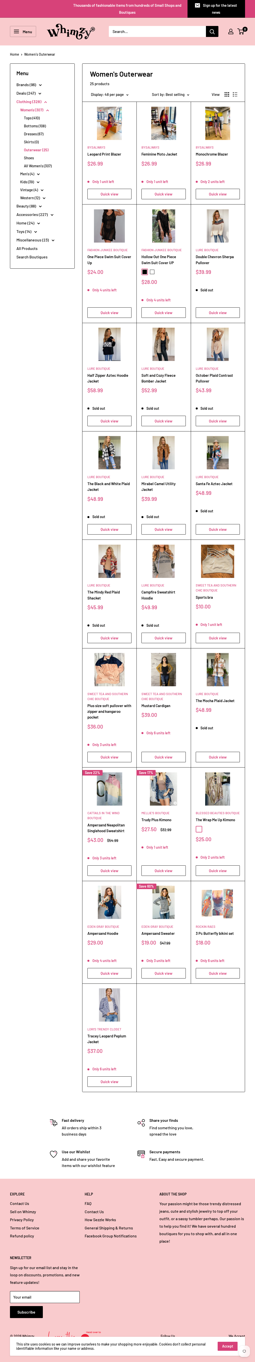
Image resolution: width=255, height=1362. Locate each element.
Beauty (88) (26, 205)
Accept (227, 1346)
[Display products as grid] (227, 94)
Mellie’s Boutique (155, 813)
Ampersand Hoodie (102, 933)
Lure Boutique (207, 250)
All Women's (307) (38, 166)
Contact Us (19, 1203)
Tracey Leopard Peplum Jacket (106, 1039)
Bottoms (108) (35, 126)
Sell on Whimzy (23, 1211)
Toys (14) (24, 231)
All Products (27, 248)
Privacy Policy (22, 1219)
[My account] (230, 31)
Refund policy (22, 1235)
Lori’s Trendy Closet (104, 1029)
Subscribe (26, 1312)
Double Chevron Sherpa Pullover (215, 259)
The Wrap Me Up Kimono (215, 819)
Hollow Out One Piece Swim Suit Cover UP (158, 259)
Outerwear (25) (36, 150)
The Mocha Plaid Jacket (215, 700)
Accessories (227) (32, 214)
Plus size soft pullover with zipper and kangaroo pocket (109, 711)
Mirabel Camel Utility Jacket (158, 486)
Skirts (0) (31, 142)
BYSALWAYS (96, 147)
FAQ (88, 1203)
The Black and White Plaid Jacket (108, 486)
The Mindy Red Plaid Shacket (103, 595)
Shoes (29, 158)
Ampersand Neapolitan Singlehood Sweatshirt (106, 828)
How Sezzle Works (100, 1219)
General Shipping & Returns (109, 1227)
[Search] (212, 31)
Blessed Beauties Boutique (218, 813)
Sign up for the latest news (220, 8)
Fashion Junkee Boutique (107, 250)
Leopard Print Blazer (104, 154)
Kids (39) (27, 182)
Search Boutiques (32, 256)
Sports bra (204, 597)
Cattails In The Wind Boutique (103, 815)
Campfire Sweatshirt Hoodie (158, 595)
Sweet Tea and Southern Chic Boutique (216, 587)
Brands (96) (26, 84)
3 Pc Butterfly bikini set (215, 933)
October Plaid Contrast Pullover (214, 378)
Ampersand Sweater (158, 933)
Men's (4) (27, 174)
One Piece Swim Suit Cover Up (109, 259)
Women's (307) (32, 110)
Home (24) (25, 222)
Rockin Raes (205, 927)
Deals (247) (26, 93)
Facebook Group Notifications (111, 1235)
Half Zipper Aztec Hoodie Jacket (107, 378)
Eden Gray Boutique (103, 927)
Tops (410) (32, 118)
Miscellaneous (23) (33, 239)
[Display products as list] (235, 94)
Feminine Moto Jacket (159, 154)
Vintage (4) (29, 190)
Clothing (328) (29, 101)
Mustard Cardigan (155, 705)
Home (14, 54)
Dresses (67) (33, 134)
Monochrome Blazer (212, 154)
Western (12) (30, 197)
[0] (241, 31)
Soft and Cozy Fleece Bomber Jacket (158, 378)
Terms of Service (24, 1227)
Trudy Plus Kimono (156, 819)
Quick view (109, 194)
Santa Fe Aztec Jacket (214, 483)
